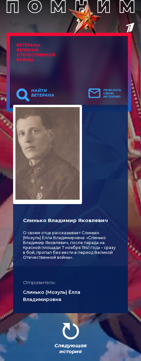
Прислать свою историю (112, 93)
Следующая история (70, 348)
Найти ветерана (42, 93)
